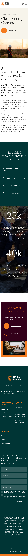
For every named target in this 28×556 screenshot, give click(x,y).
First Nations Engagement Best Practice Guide (20, 422)
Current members (6, 416)
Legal (11, 548)
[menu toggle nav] (26, 4)
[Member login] (23, 4)
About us (4, 413)
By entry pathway (11, 193)
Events (3, 439)
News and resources (7, 436)
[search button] (20, 4)
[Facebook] (6, 385)
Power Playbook (19, 411)
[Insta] (9, 385)
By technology (9, 178)
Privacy (16, 548)
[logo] (5, 4)
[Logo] (14, 378)
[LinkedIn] (12, 385)
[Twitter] (14, 385)
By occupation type (11, 185)
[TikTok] (21, 385)
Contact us (4, 409)
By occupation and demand (11, 169)
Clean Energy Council (13, 551)
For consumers (5, 443)
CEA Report (18, 407)
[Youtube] (17, 385)
